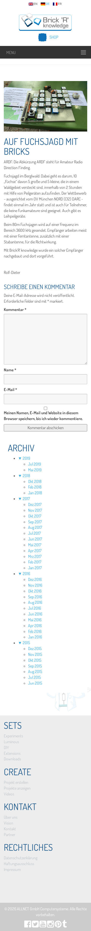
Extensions (12, 753)
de (48, 4)
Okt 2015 (34, 660)
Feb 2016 (34, 631)
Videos (9, 793)
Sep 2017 (35, 521)
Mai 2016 (34, 619)
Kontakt (10, 828)
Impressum (12, 869)
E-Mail (10, 389)
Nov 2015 (35, 654)
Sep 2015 (35, 665)
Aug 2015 (35, 671)
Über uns (10, 817)
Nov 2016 (35, 585)
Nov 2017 (35, 510)
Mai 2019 (34, 469)
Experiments (13, 735)
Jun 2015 (35, 683)
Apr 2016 (35, 625)
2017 (26, 498)
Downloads (12, 758)
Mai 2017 (34, 544)
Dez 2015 (35, 648)
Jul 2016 (34, 608)
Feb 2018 (34, 486)
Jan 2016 (35, 636)
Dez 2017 (34, 504)
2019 (26, 458)
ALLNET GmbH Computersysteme (42, 908)
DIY (6, 747)
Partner (9, 834)
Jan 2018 (35, 492)
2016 (26, 573)
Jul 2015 (34, 677)
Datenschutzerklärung (20, 857)
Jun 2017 (35, 538)
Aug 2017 (35, 527)
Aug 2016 (35, 602)
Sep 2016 (35, 596)
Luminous (11, 741)
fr (60, 4)
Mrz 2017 (34, 556)
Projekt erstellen (16, 782)
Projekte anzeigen (17, 788)
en (35, 4)
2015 (26, 642)
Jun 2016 (35, 613)
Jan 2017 (35, 567)
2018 (26, 475)
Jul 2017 (34, 533)
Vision (8, 822)
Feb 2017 (34, 561)
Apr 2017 (34, 550)
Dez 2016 (35, 579)
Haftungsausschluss (19, 863)
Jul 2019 (34, 464)
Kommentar (15, 309)
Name (10, 369)
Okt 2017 (34, 516)
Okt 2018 (34, 481)
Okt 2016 (34, 590)
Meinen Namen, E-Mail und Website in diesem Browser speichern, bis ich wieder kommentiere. (43, 415)
